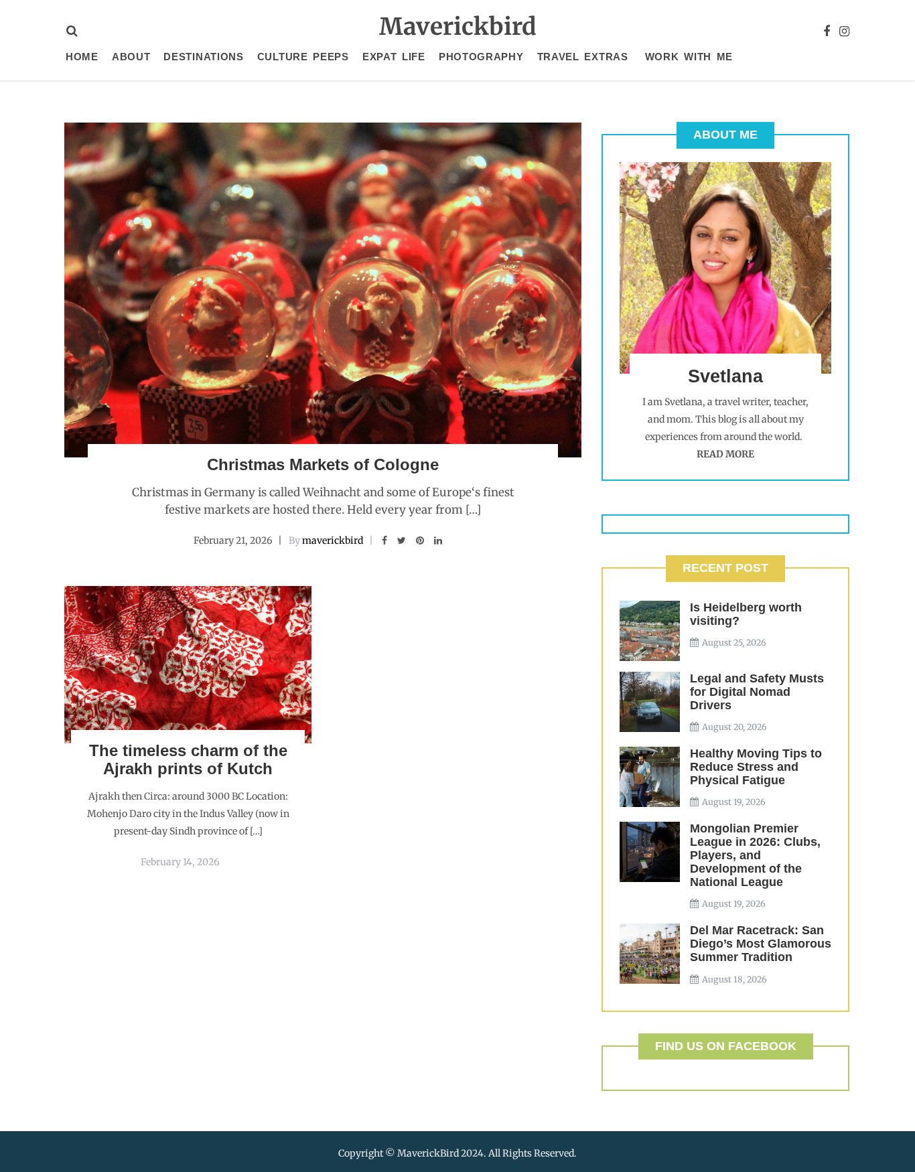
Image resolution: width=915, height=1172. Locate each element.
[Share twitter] (401, 540)
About (131, 56)
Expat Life (393, 56)
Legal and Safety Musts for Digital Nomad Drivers (757, 692)
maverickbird (332, 540)
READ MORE (725, 454)
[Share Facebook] (384, 540)
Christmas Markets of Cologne (323, 464)
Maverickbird (458, 27)
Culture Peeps (303, 56)
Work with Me (689, 56)
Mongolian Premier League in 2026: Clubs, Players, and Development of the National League (755, 855)
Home (82, 56)
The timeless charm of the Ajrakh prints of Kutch (188, 759)
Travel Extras (582, 56)
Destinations (203, 56)
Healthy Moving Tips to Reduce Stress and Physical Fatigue (756, 767)
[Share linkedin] (438, 540)
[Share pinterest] (420, 540)
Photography (481, 56)
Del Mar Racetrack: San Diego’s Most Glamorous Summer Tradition (760, 944)
